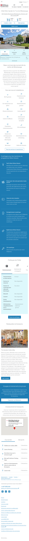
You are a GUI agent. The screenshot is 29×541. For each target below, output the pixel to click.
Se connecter (25, 6)
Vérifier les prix (19, 26)
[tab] (5, 52)
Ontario (15, 477)
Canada (10, 477)
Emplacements (4, 477)
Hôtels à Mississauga (5, 478)
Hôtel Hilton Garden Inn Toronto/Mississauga (11, 479)
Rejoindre (19, 6)
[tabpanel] (14, 58)
